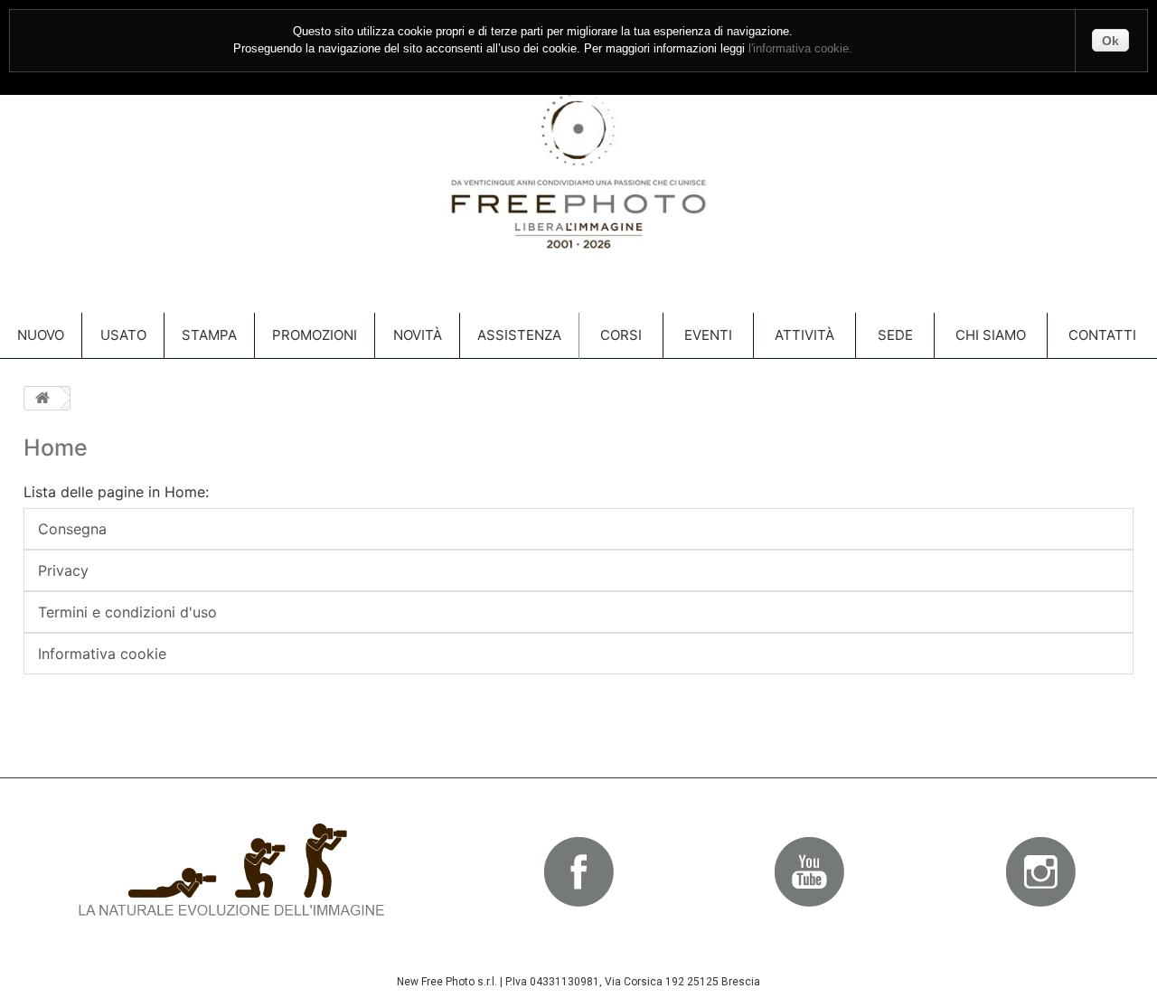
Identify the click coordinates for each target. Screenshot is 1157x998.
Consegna (72, 529)
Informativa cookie (102, 654)
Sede (895, 335)
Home (56, 447)
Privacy (63, 570)
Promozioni (314, 335)
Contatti (1102, 335)
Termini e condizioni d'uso (127, 612)
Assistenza (519, 335)
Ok (1110, 40)
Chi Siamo (990, 335)
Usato (123, 335)
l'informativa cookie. (800, 48)
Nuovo (40, 335)
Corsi (621, 335)
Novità (417, 335)
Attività (804, 335)
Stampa (209, 335)
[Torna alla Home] (42, 398)
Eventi (708, 335)
